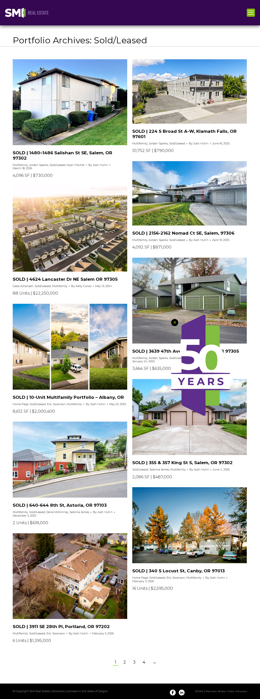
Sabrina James (159, 469)
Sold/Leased (58, 165)
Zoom (63, 102)
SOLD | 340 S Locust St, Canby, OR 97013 (178, 570)
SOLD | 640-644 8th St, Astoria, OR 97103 (60, 505)
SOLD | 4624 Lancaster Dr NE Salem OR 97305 (65, 279)
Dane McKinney (57, 512)
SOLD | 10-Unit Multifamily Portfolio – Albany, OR (68, 397)
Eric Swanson (56, 404)
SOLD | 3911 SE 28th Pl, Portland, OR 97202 (61, 626)
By (98, 165)
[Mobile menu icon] (251, 13)
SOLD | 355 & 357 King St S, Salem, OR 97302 (182, 462)
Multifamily (20, 165)
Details (77, 102)
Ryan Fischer (76, 165)
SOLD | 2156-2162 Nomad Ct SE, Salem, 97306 (183, 233)
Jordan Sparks (38, 165)
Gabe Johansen (23, 286)
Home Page (20, 404)
